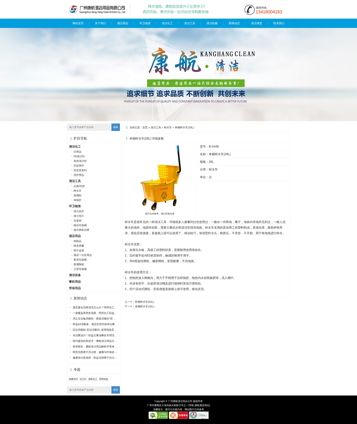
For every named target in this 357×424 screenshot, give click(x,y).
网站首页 (78, 23)
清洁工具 (189, 23)
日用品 (77, 151)
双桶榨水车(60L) (144, 301)
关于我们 (100, 23)
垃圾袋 (77, 220)
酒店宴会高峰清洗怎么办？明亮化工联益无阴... (100, 307)
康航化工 (92, 379)
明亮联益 (103, 379)
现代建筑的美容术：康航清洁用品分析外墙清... (100, 340)
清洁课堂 (256, 23)
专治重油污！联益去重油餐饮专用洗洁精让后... (100, 335)
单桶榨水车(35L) (144, 306)
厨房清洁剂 (80, 160)
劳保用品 (75, 288)
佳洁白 (83, 379)
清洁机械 (212, 23)
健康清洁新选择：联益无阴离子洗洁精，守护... (100, 357)
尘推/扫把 (79, 186)
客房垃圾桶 (80, 259)
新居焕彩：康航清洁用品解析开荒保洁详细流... (100, 346)
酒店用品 (122, 23)
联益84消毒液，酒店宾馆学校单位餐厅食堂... (99, 324)
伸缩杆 (77, 200)
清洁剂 (185, 227)
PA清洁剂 (79, 156)
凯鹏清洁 (73, 379)
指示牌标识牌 (81, 229)
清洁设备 (75, 275)
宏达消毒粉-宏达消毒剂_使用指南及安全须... (98, 329)
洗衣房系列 (80, 170)
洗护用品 (79, 174)
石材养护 (79, 165)
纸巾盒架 (79, 250)
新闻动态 (234, 23)
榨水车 (168, 127)
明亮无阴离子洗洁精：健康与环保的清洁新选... (100, 352)
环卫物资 (145, 23)
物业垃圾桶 (80, 225)
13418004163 (269, 11)
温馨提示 (158, 409)
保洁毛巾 (79, 215)
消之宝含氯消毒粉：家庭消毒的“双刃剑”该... (98, 318)
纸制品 (77, 241)
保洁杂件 (79, 211)
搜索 (115, 127)
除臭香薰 (79, 245)
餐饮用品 (75, 281)
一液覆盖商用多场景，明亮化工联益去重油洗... (100, 312)
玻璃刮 (77, 195)
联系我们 (278, 23)
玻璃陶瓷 (79, 264)
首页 (145, 127)
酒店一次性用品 (83, 255)
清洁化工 (167, 23)
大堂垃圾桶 (80, 269)
